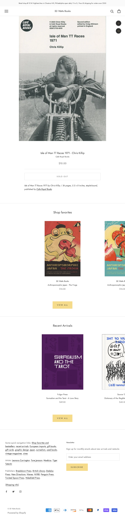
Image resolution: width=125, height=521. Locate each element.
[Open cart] (119, 11)
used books (52, 449)
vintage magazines (13, 453)
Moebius (47, 460)
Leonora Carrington (21, 460)
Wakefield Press (32, 477)
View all (62, 305)
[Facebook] (6, 491)
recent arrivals (22, 446)
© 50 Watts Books (14, 508)
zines (25, 453)
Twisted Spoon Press (14, 477)
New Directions (18, 474)
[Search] (112, 11)
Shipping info (12, 484)
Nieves (30, 474)
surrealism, (41, 449)
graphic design (22, 449)
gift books (51, 446)
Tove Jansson (36, 460)
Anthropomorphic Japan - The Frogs (62, 285)
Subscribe (77, 467)
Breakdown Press (23, 470)
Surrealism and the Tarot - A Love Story (62, 398)
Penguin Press (47, 474)
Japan (32, 449)
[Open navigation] (6, 11)
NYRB (37, 474)
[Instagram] (20, 491)
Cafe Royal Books (62, 156)
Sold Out (62, 176)
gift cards (9, 449)
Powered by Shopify (17, 512)
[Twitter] (13, 491)
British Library (39, 470)
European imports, (38, 446)
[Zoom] (118, 23)
